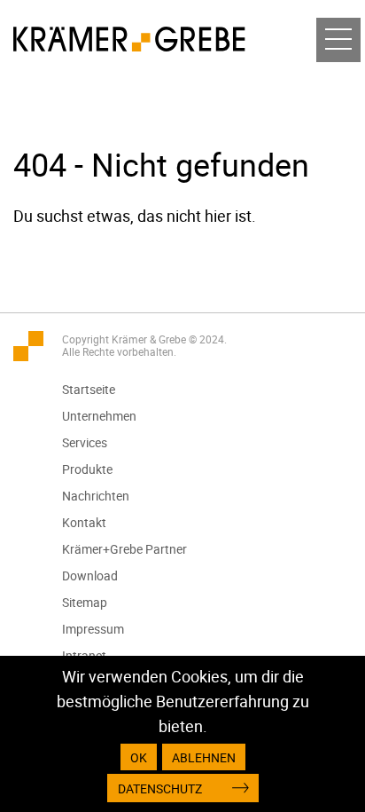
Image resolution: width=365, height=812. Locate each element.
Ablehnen (204, 757)
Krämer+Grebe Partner (124, 548)
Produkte (87, 469)
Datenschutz (160, 788)
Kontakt (84, 522)
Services (84, 442)
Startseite (88, 389)
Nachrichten (95, 495)
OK (138, 757)
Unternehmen (99, 415)
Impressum (93, 628)
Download (90, 575)
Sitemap (84, 602)
